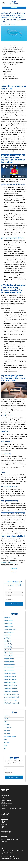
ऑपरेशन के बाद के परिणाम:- (9, 74)
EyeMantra (4, 562)
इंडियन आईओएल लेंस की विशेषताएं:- (10, 54)
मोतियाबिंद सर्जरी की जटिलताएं (10, 688)
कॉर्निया (5, 722)
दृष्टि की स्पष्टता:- (7, 66)
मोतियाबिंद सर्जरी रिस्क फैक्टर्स (10, 682)
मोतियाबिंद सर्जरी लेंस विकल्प (10, 685)
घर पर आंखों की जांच (6, 804)
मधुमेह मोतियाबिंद (7, 641)
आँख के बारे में (7, 716)
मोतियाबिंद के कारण (8, 626)
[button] (3, 3)
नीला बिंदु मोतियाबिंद (8, 656)
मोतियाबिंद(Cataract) (5, 24)
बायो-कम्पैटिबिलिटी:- (8, 69)
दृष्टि (5, 748)
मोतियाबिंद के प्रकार (8, 620)
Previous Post (14, 568)
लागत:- (5, 73)
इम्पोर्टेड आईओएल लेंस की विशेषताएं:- (10, 53)
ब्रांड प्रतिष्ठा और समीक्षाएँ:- (9, 76)
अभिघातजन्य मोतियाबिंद (9, 662)
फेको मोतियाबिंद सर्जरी (9, 670)
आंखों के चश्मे (7, 733)
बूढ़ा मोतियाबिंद (7, 638)
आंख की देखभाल (7, 725)
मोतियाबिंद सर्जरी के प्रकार (10, 673)
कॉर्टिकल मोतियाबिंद (8, 653)
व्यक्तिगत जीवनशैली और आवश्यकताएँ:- (11, 78)
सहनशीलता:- (6, 67)
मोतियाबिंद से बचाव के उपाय (10, 629)
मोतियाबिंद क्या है (7, 617)
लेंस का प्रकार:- (7, 71)
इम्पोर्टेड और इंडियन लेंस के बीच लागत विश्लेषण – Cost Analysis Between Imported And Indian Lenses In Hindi (13, 59)
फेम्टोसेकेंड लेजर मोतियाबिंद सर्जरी (11, 694)
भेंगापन (5, 745)
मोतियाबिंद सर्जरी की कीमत (10, 676)
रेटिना (5, 739)
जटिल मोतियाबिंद (7, 650)
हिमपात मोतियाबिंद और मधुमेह (10, 700)
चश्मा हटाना (6, 742)
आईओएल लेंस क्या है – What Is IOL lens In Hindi (12, 47)
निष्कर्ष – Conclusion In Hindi (8, 81)
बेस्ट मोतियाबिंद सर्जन (8, 632)
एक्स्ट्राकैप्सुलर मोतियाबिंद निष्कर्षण (11, 697)
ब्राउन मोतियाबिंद (8, 644)
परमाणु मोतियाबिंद (8, 647)
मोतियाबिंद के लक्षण (8, 623)
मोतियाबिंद (6, 719)
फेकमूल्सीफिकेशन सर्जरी (9, 664)
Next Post (14, 572)
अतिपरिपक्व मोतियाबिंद (9, 659)
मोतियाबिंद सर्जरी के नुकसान (10, 679)
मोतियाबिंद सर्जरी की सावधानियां (11, 691)
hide (17, 45)
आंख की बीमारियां (8, 728)
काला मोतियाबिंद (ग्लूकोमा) (10, 736)
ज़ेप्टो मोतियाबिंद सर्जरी (9, 667)
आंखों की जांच (7, 731)
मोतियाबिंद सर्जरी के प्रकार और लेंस (12, 703)
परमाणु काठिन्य (7, 635)
